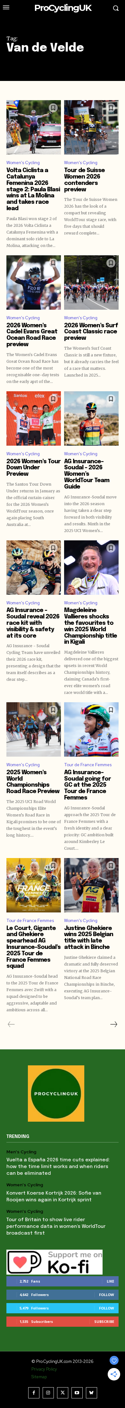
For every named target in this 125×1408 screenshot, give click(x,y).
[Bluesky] (91, 1392)
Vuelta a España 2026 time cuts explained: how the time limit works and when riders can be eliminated (58, 1166)
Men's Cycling (21, 1152)
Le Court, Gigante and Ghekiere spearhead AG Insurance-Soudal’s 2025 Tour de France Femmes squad (33, 947)
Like (110, 1281)
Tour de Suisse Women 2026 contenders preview (84, 180)
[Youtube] (77, 1392)
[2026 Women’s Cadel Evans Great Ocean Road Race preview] (33, 282)
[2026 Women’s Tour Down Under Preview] (33, 418)
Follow (106, 1294)
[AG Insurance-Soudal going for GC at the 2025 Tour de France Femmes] (91, 729)
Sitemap (39, 1377)
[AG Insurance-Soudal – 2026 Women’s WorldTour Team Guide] (91, 418)
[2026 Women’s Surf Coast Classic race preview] (91, 282)
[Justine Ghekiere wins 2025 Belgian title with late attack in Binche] (91, 885)
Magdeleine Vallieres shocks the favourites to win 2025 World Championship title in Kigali (90, 626)
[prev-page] (11, 1024)
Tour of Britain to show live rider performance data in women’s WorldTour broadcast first (55, 1226)
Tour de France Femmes (88, 765)
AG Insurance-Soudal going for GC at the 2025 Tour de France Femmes (87, 785)
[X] (62, 1392)
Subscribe (104, 1321)
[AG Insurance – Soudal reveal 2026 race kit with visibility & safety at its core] (33, 567)
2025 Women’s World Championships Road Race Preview (32, 782)
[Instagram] (48, 1392)
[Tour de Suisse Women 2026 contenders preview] (91, 127)
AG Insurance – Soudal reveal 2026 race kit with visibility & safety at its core (32, 623)
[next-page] (113, 1024)
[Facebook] (33, 1392)
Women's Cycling (23, 162)
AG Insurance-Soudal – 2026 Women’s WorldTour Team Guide (86, 474)
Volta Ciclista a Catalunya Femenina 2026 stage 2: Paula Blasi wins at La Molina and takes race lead (33, 189)
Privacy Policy (44, 1369)
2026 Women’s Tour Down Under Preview (33, 468)
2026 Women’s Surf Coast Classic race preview (91, 332)
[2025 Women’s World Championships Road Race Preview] (33, 729)
